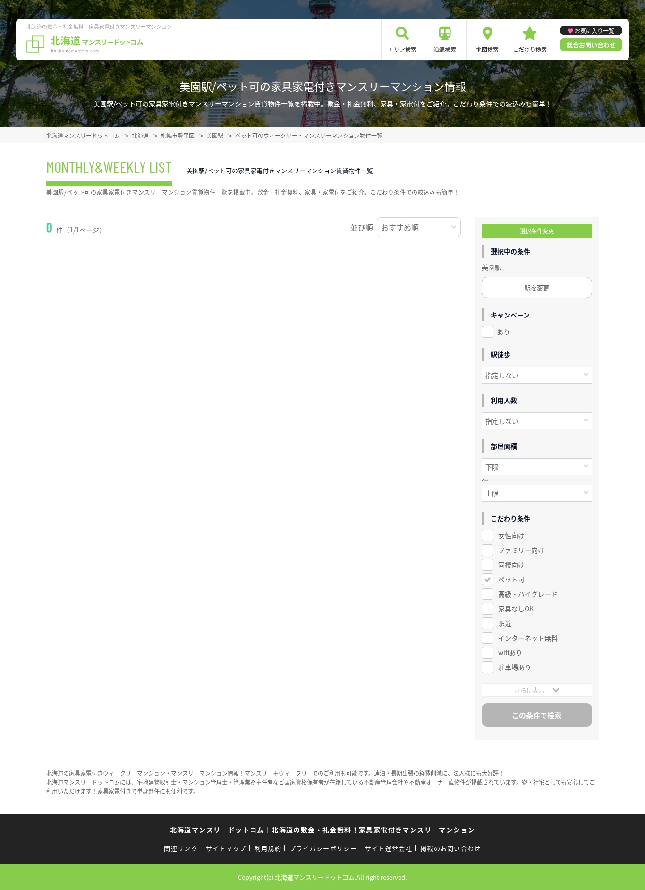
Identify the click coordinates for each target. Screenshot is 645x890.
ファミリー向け (521, 550)
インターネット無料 (528, 637)
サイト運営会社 (388, 848)
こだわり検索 (530, 49)
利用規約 (268, 848)
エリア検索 (402, 49)
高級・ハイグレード (528, 594)
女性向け (511, 535)
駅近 (504, 623)
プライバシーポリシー (323, 848)
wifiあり (510, 652)
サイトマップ (226, 848)
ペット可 (511, 579)
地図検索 (487, 49)
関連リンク (181, 848)
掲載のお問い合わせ (450, 848)
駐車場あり (514, 667)
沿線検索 (444, 49)
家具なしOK (516, 608)
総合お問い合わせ (591, 44)
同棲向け (511, 564)
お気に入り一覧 (594, 30)
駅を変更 (537, 287)
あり (503, 331)
